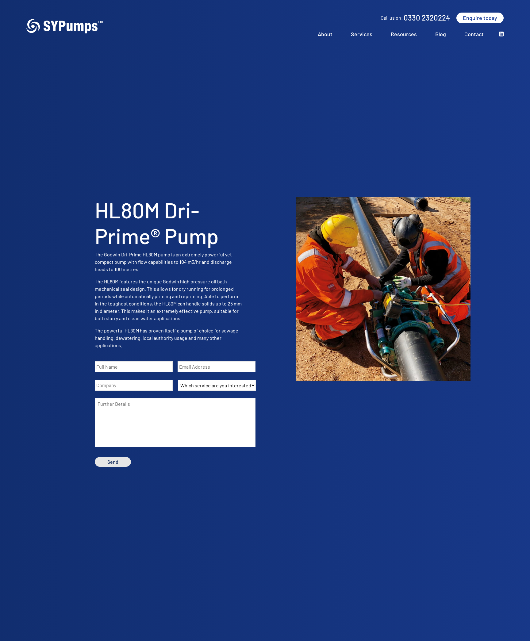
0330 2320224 (427, 17)
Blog (440, 34)
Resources (404, 34)
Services (361, 34)
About (325, 34)
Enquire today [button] (480, 17)
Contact (474, 34)
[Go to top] (518, 631)
